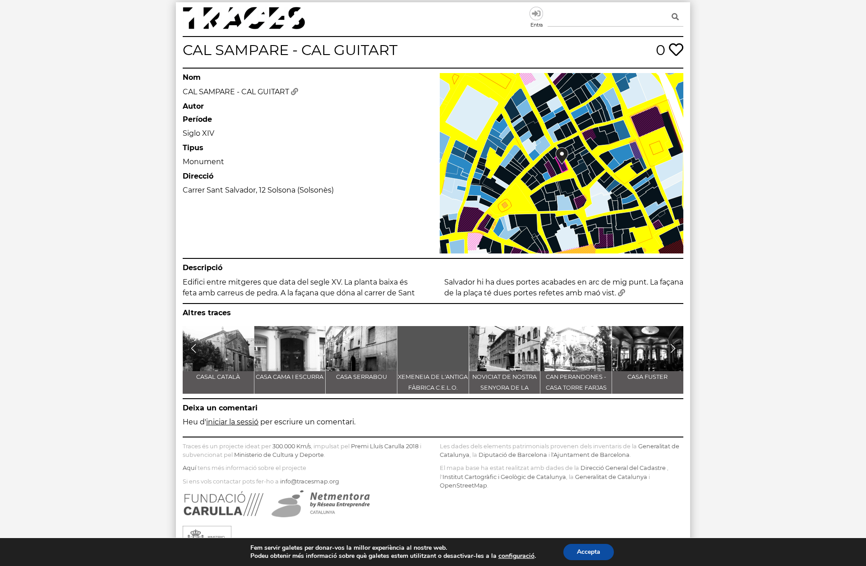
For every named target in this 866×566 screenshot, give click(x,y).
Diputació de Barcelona (513, 454)
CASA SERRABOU (361, 376)
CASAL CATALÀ (218, 376)
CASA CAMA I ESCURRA (289, 376)
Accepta (588, 552)
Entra (536, 13)
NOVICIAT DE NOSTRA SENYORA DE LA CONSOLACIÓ (504, 387)
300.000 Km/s (291, 446)
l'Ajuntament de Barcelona (590, 454)
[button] (193, 349)
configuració (516, 556)
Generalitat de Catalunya (611, 477)
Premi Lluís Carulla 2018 (385, 446)
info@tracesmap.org (309, 481)
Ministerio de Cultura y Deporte (279, 454)
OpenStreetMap (463, 485)
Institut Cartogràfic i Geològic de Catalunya (504, 477)
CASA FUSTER (647, 376)
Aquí (189, 468)
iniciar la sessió (232, 422)
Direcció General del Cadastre (623, 468)
